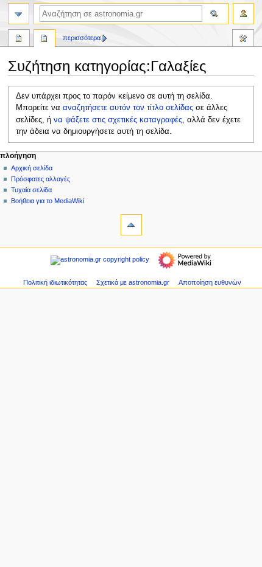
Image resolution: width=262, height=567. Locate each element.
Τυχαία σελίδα (31, 189)
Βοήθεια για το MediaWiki (47, 200)
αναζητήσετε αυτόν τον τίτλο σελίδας (128, 107)
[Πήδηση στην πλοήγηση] (18, 13)
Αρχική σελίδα (31, 168)
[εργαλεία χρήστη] (243, 13)
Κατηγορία (19, 39)
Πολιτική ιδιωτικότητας (55, 282)
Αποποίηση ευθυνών (210, 282)
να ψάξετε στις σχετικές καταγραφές (118, 120)
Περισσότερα (82, 37)
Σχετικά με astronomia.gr (132, 282)
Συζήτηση (44, 39)
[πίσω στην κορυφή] (131, 224)
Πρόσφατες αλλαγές (40, 179)
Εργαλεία (243, 39)
